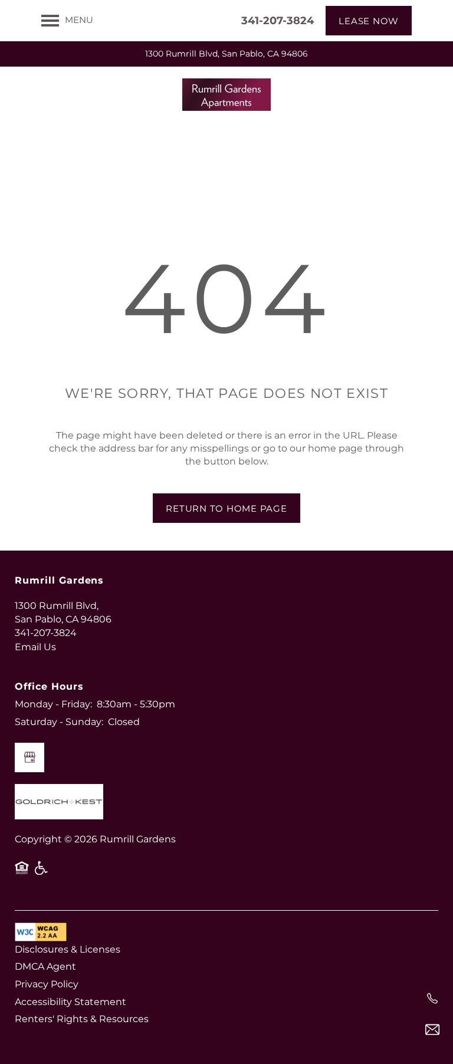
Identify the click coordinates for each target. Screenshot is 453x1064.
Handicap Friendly (42, 872)
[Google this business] (29, 757)
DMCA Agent (45, 966)
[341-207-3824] (432, 998)
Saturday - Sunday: (59, 722)
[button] (369, 20)
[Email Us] (432, 1030)
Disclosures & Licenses (67, 949)
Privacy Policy (46, 984)
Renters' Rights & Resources (82, 1019)
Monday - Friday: (53, 704)
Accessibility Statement (70, 1002)
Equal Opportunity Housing (22, 872)
